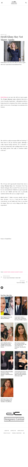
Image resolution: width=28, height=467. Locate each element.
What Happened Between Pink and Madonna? (6, 317)
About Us (6, 430)
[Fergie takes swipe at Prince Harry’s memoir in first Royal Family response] (21, 306)
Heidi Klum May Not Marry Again (12, 38)
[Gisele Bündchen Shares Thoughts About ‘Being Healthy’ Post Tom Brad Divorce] (7, 332)
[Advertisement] (14, 20)
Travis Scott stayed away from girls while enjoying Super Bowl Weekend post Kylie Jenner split (20, 373)
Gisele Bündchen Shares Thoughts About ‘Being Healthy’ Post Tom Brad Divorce (6, 345)
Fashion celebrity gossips (17, 272)
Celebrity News (6, 272)
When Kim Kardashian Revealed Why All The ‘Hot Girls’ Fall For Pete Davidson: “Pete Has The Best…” (20, 345)
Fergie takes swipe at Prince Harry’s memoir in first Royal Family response (21, 318)
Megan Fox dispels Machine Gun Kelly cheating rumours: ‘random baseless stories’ (7, 373)
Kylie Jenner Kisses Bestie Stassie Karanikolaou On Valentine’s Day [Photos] (6, 400)
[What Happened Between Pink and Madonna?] (7, 306)
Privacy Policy (7, 433)
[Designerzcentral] (14, 2)
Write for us (20, 430)
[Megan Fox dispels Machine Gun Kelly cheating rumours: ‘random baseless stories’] (7, 360)
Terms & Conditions (16, 433)
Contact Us (13, 430)
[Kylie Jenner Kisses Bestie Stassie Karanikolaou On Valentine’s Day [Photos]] (7, 388)
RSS (24, 433)
